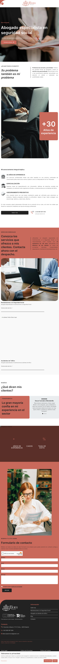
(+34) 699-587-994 (8, 630)
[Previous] (33, 405)
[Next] (55, 405)
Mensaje (3, 574)
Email (2, 563)
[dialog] (29, 657)
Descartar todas (48, 660)
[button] (2, 3)
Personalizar (4, 660)
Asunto (3, 569)
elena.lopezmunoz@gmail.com (11, 633)
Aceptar (55, 660)
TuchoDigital (12, 642)
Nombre (3, 557)
